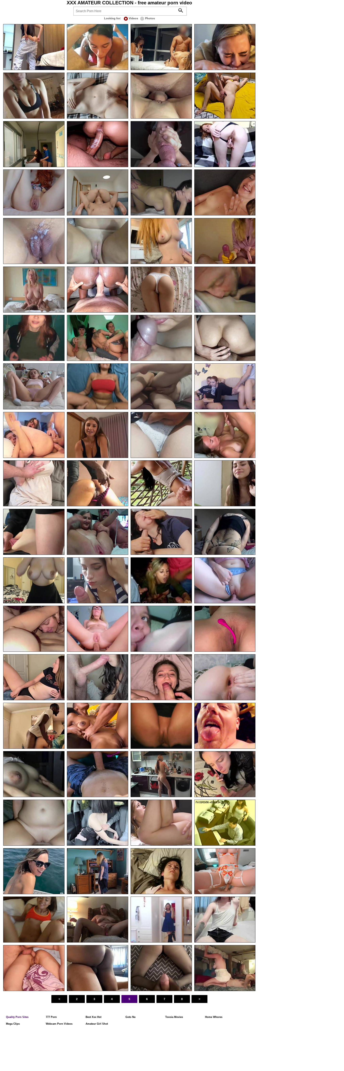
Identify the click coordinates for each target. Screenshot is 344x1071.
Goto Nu (130, 1017)
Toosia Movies (174, 1017)
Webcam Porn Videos (59, 1023)
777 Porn (51, 1017)
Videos (133, 18)
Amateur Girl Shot (97, 1023)
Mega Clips (13, 1023)
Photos (150, 18)
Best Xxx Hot (93, 1017)
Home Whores (213, 1017)
